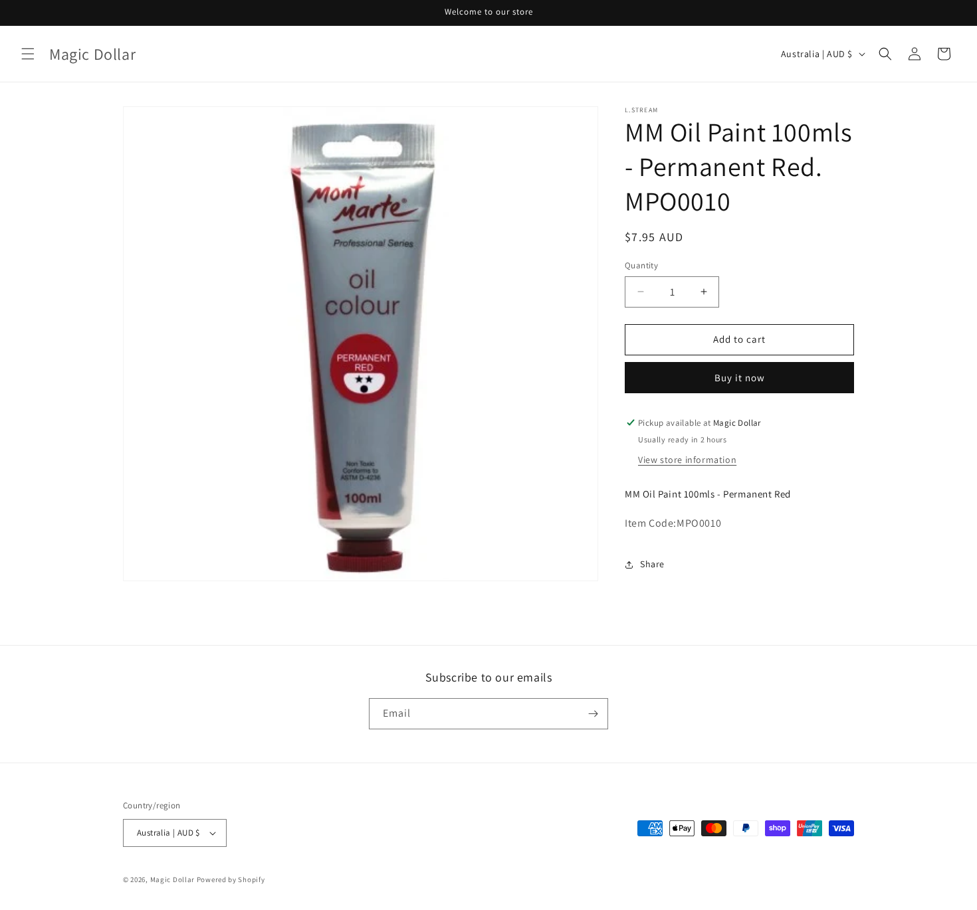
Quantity (641, 265)
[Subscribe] (592, 713)
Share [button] (652, 564)
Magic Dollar (172, 879)
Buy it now (739, 377)
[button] (28, 53)
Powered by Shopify (231, 879)
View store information (687, 460)
